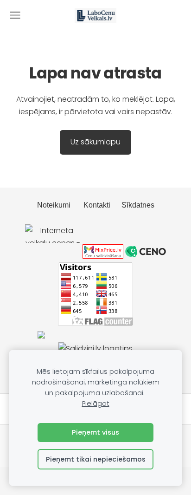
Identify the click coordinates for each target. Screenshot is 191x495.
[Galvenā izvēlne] (15, 15)
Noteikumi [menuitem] (53, 205)
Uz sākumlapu (95, 142)
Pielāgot (95, 403)
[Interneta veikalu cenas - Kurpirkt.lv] (53, 256)
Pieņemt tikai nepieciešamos (96, 459)
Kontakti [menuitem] (96, 205)
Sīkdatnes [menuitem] (137, 205)
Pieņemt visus (95, 432)
